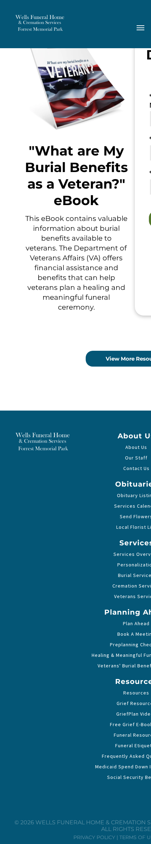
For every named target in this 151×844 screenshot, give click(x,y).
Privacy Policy (94, 837)
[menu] (140, 28)
